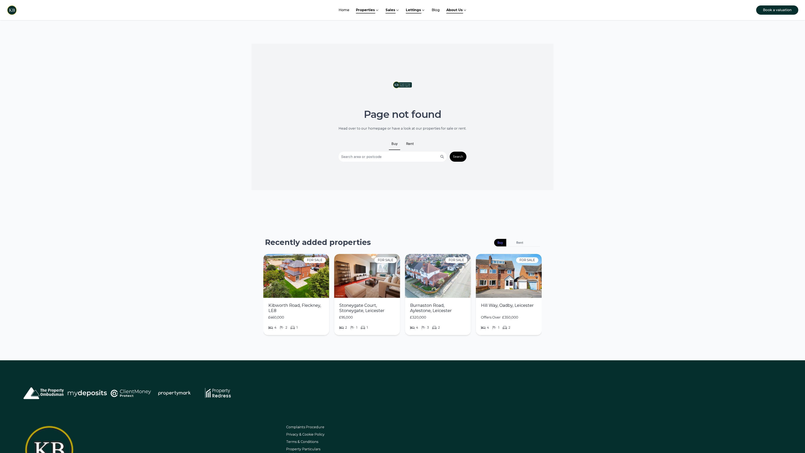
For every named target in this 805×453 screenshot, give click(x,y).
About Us (454, 10)
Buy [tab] (500, 242)
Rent (410, 144)
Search (458, 157)
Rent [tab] (519, 242)
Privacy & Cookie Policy (305, 434)
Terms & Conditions (302, 442)
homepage (377, 128)
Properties (365, 10)
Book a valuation (777, 10)
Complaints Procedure (305, 427)
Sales (390, 10)
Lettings (413, 10)
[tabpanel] (402, 296)
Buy (394, 144)
